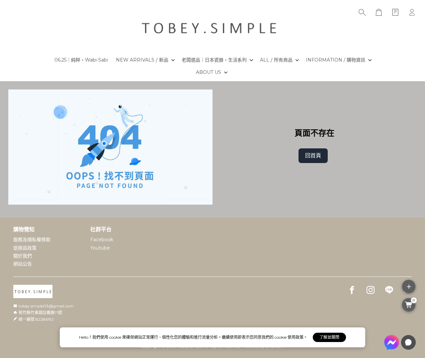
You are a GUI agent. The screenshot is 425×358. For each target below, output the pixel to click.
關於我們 (22, 256)
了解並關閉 (329, 337)
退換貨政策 (25, 248)
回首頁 (313, 155)
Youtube (100, 248)
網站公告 (22, 264)
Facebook (101, 240)
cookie (115, 337)
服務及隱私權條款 (31, 240)
